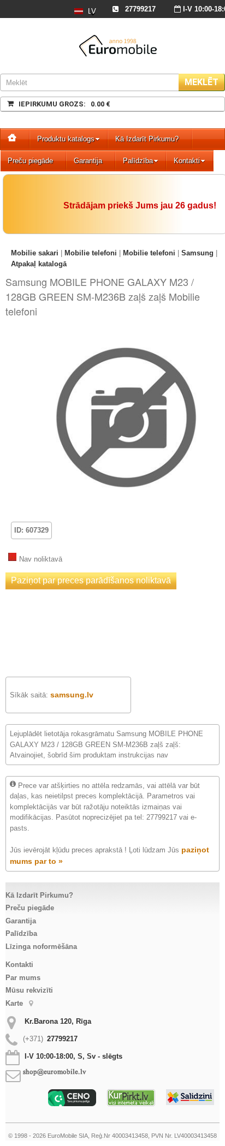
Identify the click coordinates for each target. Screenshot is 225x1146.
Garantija (88, 161)
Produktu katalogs (65, 139)
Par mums (22, 978)
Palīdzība (138, 161)
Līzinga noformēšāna (41, 946)
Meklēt (201, 82)
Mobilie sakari (34, 253)
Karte (15, 1003)
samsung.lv (71, 694)
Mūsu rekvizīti (29, 990)
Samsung (197, 253)
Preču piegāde (30, 161)
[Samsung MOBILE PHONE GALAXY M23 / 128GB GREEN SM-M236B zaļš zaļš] (126, 340)
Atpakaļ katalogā (39, 264)
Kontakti (187, 161)
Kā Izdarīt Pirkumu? (147, 139)
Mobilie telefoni (90, 253)
